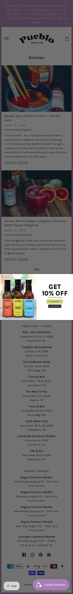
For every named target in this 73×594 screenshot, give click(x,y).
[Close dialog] (2, 276)
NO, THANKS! (54, 306)
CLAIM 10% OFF (55, 301)
